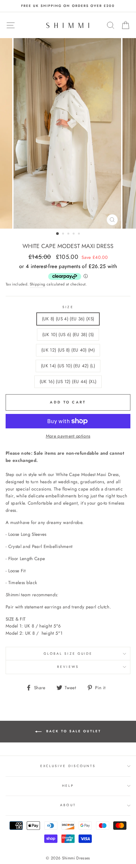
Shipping (38, 284)
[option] (68, 6)
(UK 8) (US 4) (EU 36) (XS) (68, 318)
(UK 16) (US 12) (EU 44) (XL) (68, 381)
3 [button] (69, 234)
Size (67, 307)
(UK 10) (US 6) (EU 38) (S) (68, 334)
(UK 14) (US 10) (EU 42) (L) (68, 365)
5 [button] (79, 234)
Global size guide (68, 653)
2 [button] (63, 234)
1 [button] (57, 234)
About (68, 805)
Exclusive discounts (68, 765)
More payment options (68, 436)
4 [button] (74, 234)
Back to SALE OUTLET (72, 731)
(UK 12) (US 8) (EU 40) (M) (68, 350)
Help (68, 785)
